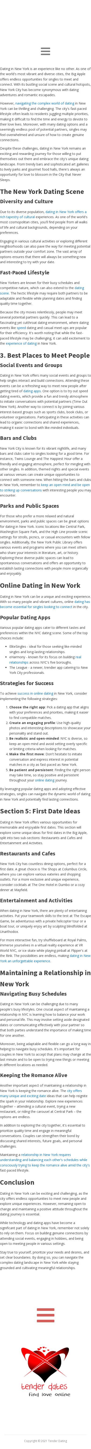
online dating (44, 780)
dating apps (32, 391)
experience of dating (21, 343)
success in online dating (35, 693)
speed (21, 328)
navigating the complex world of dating (44, 103)
